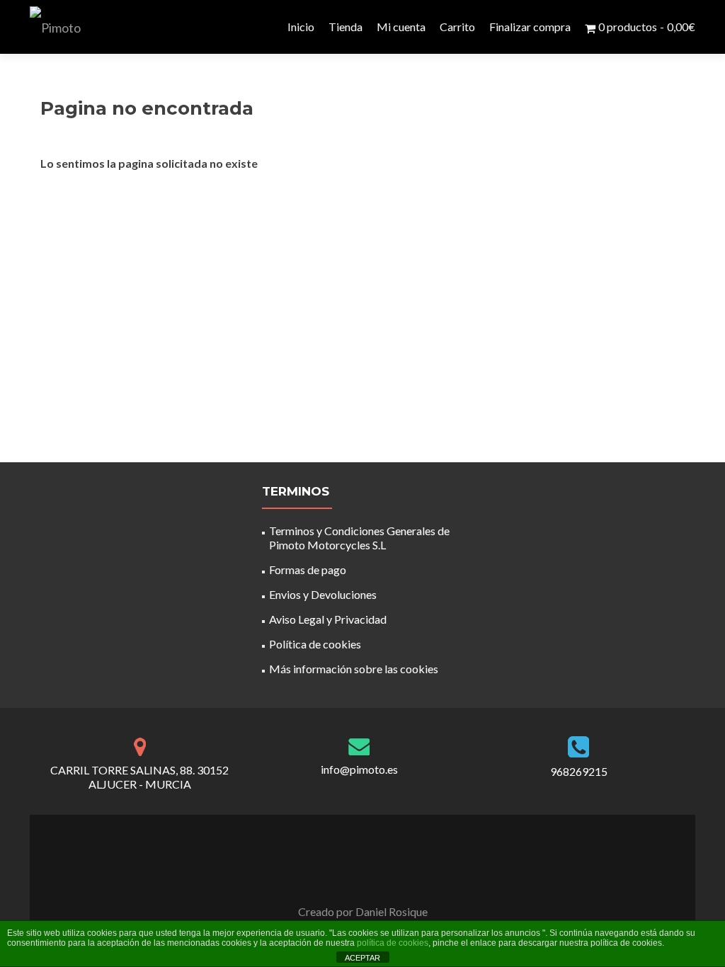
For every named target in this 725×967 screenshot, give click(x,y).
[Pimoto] (55, 27)
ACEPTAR (362, 958)
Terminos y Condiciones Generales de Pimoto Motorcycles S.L (359, 537)
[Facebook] (354, 876)
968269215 (578, 771)
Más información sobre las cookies (353, 668)
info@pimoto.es (359, 769)
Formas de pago (307, 569)
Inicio (300, 26)
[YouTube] (371, 876)
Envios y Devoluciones (323, 594)
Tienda (345, 26)
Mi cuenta (401, 26)
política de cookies (392, 943)
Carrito (457, 26)
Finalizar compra (530, 26)
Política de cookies (315, 644)
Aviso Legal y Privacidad (328, 619)
